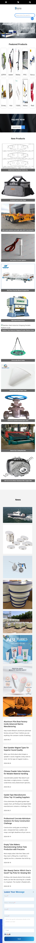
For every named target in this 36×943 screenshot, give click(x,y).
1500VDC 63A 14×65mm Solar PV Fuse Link (18, 105)
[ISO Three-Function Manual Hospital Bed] (18, 264)
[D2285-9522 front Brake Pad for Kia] (18, 143)
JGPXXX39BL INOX (3, 74)
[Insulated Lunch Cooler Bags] (18, 174)
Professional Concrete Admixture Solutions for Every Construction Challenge (17, 820)
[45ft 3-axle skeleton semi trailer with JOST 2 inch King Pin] (18, 204)
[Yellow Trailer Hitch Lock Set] (25, 91)
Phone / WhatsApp (9, 902)
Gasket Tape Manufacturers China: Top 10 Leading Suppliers (17, 796)
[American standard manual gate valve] (18, 394)
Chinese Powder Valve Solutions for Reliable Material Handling (17, 772)
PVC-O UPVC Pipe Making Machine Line (25, 74)
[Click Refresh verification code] (7, 934)
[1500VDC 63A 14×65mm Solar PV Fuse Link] (18, 91)
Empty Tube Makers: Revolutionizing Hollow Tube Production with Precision (15, 846)
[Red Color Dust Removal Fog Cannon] (32, 91)
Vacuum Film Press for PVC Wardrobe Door (32, 74)
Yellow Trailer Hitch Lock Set (25, 105)
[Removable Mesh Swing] (18, 334)
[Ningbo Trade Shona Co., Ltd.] (18, 8)
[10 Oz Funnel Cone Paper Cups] (18, 364)
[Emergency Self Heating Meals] (3, 91)
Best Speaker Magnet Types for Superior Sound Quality (16, 748)
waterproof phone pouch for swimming (11, 74)
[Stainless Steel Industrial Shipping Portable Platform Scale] (18, 324)
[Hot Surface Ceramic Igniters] (18, 234)
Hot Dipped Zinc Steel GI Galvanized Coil (11, 105)
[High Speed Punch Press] (18, 294)
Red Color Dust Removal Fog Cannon (32, 105)
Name (6, 896)
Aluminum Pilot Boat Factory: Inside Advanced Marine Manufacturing (15, 724)
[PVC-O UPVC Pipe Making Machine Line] (25, 60)
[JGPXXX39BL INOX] (3, 60)
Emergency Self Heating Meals (3, 105)
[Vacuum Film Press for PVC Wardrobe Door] (32, 60)
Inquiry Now (16, 127)
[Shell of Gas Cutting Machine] (18, 424)
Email (6, 909)
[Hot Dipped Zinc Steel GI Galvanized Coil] (10, 91)
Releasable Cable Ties (18, 74)
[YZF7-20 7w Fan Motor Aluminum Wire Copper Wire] (18, 454)
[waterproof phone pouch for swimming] (10, 60)
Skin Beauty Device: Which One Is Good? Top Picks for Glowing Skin (17, 871)
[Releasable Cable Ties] (18, 60)
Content (6, 916)
